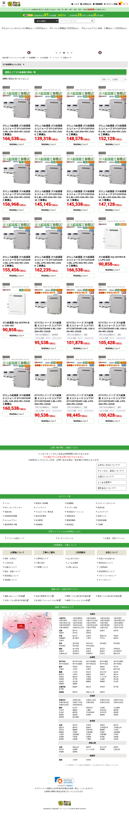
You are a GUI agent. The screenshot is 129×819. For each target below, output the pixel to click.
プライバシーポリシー (107, 576)
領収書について (11, 580)
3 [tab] (64, 53)
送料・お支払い (11, 559)
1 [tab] (57, 53)
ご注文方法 (9, 563)
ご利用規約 (103, 567)
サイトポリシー (105, 580)
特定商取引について (107, 571)
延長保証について (12, 576)
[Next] (100, 52)
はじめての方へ (73, 559)
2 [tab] (60, 53)
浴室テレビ (102, 516)
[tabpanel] (64, 37)
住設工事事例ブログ (44, 596)
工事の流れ (40, 563)
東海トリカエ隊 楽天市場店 (109, 596)
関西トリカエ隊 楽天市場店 (78, 596)
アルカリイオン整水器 (44, 512)
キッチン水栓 (72, 507)
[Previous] (29, 52)
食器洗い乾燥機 (42, 503)
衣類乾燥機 (102, 520)
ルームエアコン (11, 520)
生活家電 (39, 520)
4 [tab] (68, 53)
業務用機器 (71, 520)
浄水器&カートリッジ (75, 512)
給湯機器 (70, 503)
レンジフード (41, 507)
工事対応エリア (42, 559)
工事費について (42, 567)
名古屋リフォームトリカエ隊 (47, 600)
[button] (64, 782)
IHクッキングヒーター (13, 507)
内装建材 (39, 524)
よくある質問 (104, 482)
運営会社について (106, 488)
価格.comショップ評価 (14, 596)
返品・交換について (12, 571)
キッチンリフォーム (65, 538)
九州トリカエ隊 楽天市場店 (16, 600)
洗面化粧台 (71, 516)
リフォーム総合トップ (15, 538)
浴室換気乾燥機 (11, 516)
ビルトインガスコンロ (106, 503)
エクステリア (103, 512)
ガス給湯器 (8, 64)
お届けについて (105, 476)
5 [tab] (72, 53)
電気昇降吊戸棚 (11, 524)
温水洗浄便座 (41, 516)
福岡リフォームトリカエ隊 (77, 600)
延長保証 (70, 524)
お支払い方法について (108, 465)
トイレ (7, 503)
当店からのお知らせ (107, 559)
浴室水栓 (101, 507)
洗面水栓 (8, 512)
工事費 (100, 524)
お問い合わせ (72, 567)
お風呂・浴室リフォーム (114, 538)
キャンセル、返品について (110, 471)
